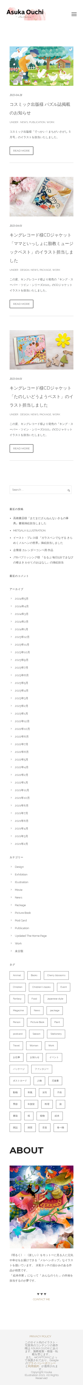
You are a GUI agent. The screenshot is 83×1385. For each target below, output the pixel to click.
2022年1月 (21, 782)
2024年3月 (22, 614)
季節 (15, 1104)
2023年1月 (21, 713)
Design (24, 269)
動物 (15, 1092)
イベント (54, 1057)
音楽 (44, 1127)
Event (63, 987)
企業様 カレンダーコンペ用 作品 (33, 550)
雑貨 (30, 1127)
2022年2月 (21, 774)
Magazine (18, 1010)
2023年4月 (22, 690)
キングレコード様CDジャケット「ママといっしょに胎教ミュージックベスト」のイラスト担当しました (41, 247)
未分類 (19, 951)
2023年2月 (21, 706)
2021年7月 (21, 813)
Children (17, 987)
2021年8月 (22, 805)
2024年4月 (22, 606)
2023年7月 (21, 667)
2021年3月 (21, 836)
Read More (21, 150)
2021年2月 (21, 843)
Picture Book (23, 912)
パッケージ (19, 1069)
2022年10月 (22, 728)
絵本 (57, 1115)
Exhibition (21, 874)
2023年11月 (22, 644)
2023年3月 (21, 698)
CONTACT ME (41, 1299)
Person (16, 1022)
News (24, 122)
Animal (17, 975)
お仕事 (16, 1057)
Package (45, 269)
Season (36, 1034)
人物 (39, 1080)
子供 (59, 1092)
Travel (16, 1045)
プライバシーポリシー (42, 1363)
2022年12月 (22, 721)
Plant (57, 1022)
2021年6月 (22, 820)
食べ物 (60, 1127)
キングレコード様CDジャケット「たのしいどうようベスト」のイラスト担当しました (41, 396)
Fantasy (17, 998)
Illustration (21, 882)
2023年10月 (22, 652)
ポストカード (20, 1080)
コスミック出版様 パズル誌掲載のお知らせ (40, 108)
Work (50, 122)
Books (34, 975)
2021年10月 (22, 797)
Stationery (56, 1034)
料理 (47, 1104)
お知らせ (34, 1057)
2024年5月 (22, 598)
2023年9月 (22, 660)
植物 (42, 1115)
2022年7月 (21, 744)
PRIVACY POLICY (40, 1336)
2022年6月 (22, 751)
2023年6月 (22, 675)
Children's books (41, 987)
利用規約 (33, 1366)
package (54, 1010)
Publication (37, 122)
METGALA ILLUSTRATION (29, 530)
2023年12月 (22, 637)
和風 (30, 1092)
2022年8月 (22, 736)
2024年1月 (21, 629)
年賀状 (31, 1104)
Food (34, 998)
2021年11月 (22, 790)
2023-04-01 (16, 226)
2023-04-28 (16, 95)
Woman (34, 1045)
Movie (18, 889)
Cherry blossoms (56, 975)
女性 (44, 1092)
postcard (18, 1034)
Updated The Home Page (31, 935)
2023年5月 (21, 683)
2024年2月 (22, 621)
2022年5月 (21, 759)
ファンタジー (42, 1069)
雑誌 (15, 1127)
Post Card (21, 920)
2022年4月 (22, 767)
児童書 (55, 1080)
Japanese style (55, 998)
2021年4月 (21, 828)
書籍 (15, 1115)
